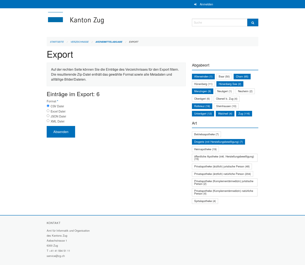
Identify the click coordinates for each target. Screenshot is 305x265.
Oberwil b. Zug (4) (226, 98)
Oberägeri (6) (202, 98)
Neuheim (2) (245, 91)
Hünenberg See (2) (230, 84)
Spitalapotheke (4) (205, 201)
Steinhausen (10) (226, 106)
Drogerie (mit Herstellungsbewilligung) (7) (218, 142)
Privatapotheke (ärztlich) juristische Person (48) (222, 166)
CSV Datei (57, 106)
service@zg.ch (56, 256)
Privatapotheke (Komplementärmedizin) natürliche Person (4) (223, 192)
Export (133, 41)
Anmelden (206, 4)
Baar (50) (224, 76)
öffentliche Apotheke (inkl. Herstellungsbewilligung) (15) (224, 157)
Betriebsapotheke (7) (206, 134)
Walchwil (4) (225, 113)
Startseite (57, 41)
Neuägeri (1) (224, 91)
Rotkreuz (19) (202, 106)
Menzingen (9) (202, 91)
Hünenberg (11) (203, 84)
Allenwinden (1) (203, 76)
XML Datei (57, 121)
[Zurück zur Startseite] (101, 21)
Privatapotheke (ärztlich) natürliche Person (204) (222, 174)
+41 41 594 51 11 (59, 251)
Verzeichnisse (80, 41)
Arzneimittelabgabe (108, 41)
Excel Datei (58, 111)
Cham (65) (242, 76)
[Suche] (252, 22)
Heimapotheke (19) (205, 149)
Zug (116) (244, 113)
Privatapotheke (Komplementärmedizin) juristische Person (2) (223, 182)
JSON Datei (58, 116)
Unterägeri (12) (203, 113)
